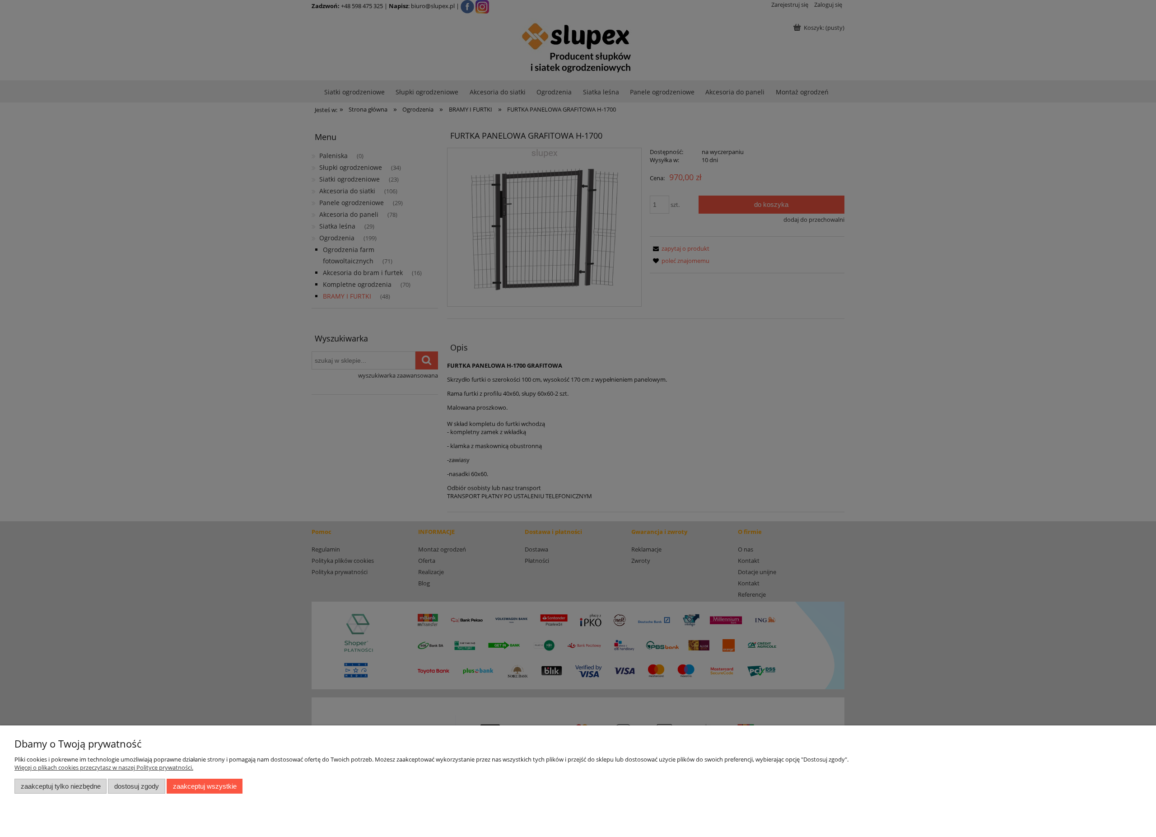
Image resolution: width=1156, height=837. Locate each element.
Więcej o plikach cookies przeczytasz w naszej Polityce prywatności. (103, 767)
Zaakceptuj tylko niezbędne (61, 786)
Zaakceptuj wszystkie (205, 786)
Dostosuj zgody (136, 786)
